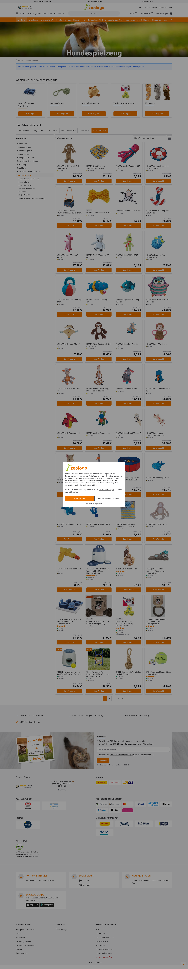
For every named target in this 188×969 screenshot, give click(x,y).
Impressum (98, 504)
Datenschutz (90, 504)
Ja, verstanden (79, 498)
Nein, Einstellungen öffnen (108, 498)
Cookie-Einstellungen (106, 490)
